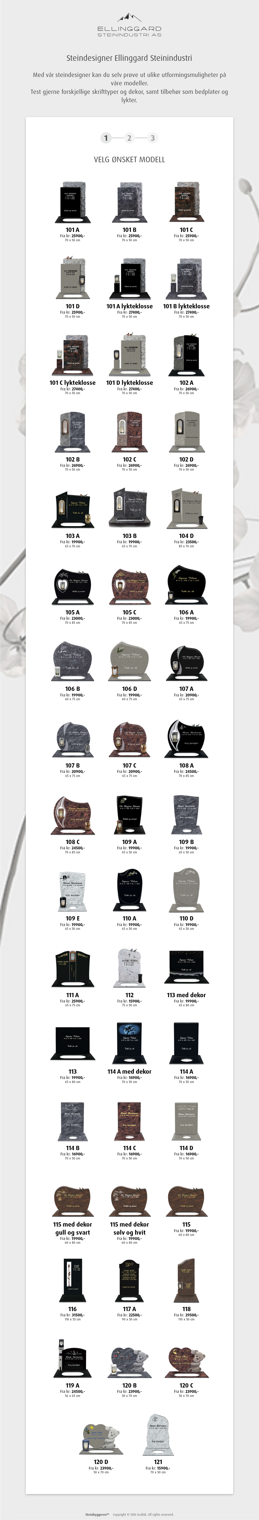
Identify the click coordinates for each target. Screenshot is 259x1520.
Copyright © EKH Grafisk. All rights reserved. (129, 1514)
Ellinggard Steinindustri (129, 25)
